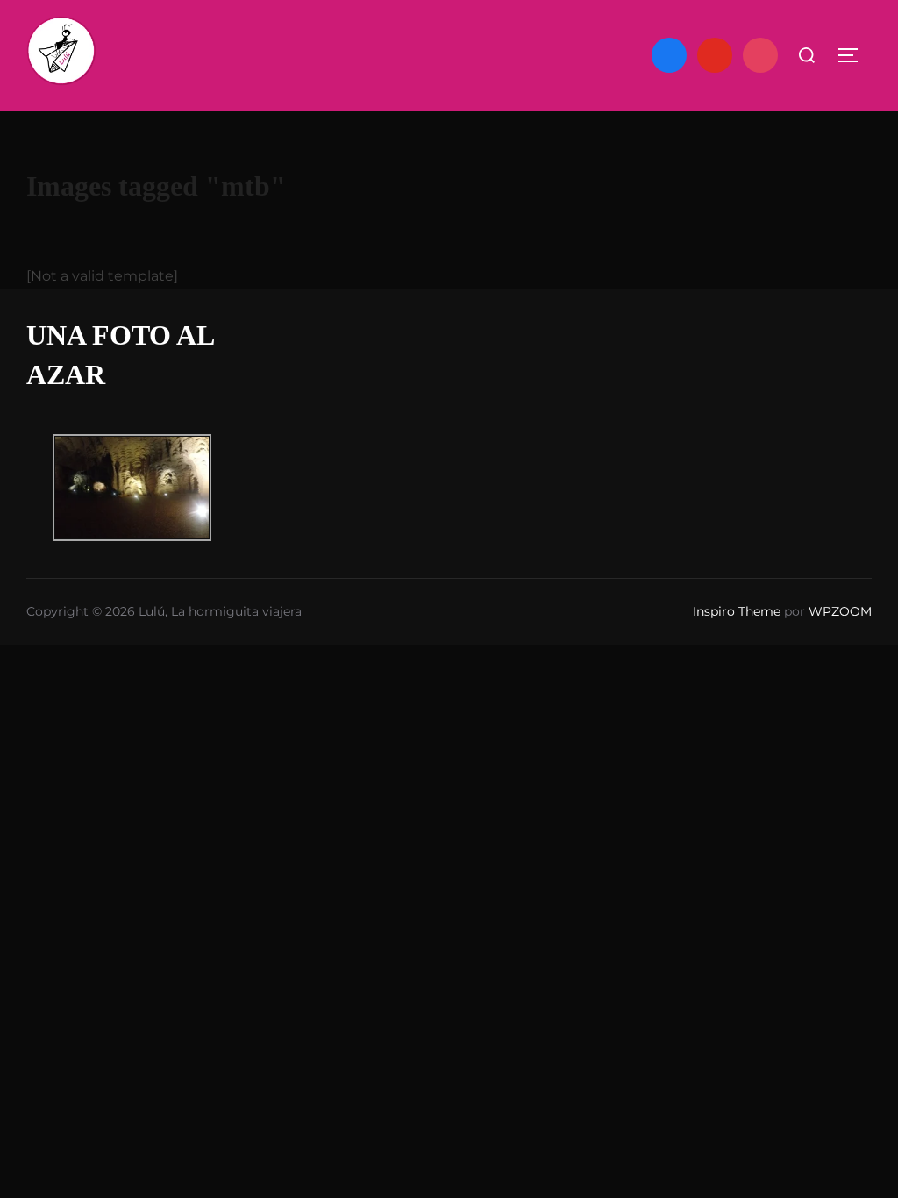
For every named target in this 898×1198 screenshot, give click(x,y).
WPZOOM (840, 611)
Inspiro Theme (736, 611)
